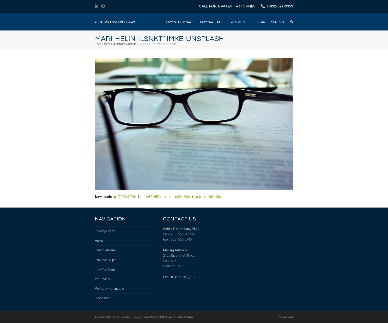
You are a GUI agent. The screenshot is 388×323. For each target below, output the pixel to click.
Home (99, 241)
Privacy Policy (105, 231)
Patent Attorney (106, 250)
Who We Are (104, 279)
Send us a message (177, 277)
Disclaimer (102, 298)
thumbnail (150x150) (206, 197)
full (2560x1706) (124, 197)
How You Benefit (106, 269)
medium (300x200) (176, 197)
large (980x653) (149, 197)
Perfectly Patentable (109, 288)
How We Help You (107, 260)
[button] (291, 22)
